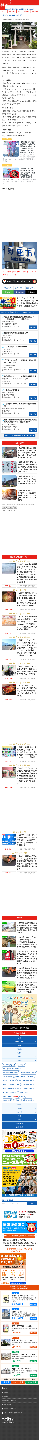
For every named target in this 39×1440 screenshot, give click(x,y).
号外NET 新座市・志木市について (12, 1413)
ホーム (5, 1388)
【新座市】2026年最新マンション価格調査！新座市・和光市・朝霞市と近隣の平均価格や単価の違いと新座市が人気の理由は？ (27, 927)
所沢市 (23, 1096)
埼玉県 (27, 19)
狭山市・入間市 (7, 1100)
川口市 (19, 1088)
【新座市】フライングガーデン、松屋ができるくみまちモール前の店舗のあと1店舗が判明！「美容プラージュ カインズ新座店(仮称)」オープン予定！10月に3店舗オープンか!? (27, 647)
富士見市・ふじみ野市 (9, 1092)
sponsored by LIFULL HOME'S (19, 1288)
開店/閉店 (26, 11)
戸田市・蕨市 (28, 1088)
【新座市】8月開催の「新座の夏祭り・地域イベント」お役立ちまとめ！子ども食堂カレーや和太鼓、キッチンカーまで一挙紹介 (27, 752)
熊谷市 (5, 1084)
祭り (15, 507)
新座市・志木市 (24, 1092)
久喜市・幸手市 (7, 1076)
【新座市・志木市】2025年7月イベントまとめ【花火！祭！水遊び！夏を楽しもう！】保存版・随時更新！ (27, 173)
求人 (19, 11)
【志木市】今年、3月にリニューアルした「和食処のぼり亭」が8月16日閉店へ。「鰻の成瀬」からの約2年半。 (27, 691)
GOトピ (4, 11)
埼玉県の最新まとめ (9, 1065)
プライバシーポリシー (9, 1408)
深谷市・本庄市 (27, 1100)
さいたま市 (21, 1065)
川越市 (17, 1100)
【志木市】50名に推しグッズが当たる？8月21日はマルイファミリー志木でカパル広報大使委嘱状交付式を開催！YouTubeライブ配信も (27, 987)
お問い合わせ (7, 1404)
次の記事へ (30, 288)
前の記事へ (8, 288)
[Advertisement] (19, 534)
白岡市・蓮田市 (20, 1076)
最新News (12, 11)
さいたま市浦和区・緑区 (10, 1072)
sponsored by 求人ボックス (30, 312)
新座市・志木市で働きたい (11, 312)
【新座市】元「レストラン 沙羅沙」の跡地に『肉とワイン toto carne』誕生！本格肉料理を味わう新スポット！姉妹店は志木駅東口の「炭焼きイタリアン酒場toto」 (27, 775)
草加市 (12, 1080)
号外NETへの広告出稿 (9, 1400)
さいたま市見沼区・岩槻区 (11, 1069)
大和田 (4, 507)
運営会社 (5, 1392)
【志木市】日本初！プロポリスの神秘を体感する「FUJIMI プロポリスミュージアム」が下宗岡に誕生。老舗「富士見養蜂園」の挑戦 (27, 942)
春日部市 (30, 1076)
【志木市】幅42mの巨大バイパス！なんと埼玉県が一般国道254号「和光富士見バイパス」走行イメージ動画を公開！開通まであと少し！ (27, 973)
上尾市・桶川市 (27, 1084)
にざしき (12, 510)
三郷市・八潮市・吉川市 (24, 1080)
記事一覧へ (19, 288)
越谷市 (5, 1080)
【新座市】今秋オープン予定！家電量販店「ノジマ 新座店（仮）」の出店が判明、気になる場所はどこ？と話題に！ (27, 840)
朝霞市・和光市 (10, 1096)
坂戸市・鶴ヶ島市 (8, 1088)
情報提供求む (7, 1396)
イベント (5, 510)
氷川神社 (9, 507)
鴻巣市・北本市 (15, 1084)
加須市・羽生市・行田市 (28, 1072)
